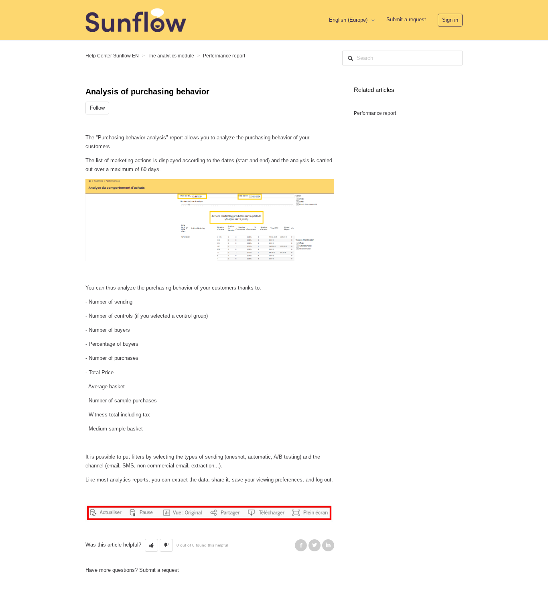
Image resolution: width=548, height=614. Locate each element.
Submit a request (406, 19)
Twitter (315, 545)
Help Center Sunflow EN (112, 56)
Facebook (301, 545)
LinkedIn (328, 545)
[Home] (135, 19)
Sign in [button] (450, 20)
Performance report (224, 56)
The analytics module (171, 56)
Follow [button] (97, 108)
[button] (151, 545)
